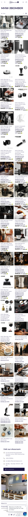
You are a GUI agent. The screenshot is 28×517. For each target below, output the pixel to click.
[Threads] (19, 515)
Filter (4, 13)
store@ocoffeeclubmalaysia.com (14, 461)
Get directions (10, 469)
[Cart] (26, 2)
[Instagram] (9, 515)
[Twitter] (16, 515)
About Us (4, 503)
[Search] (4, 2)
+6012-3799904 (9, 458)
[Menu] (1, 2)
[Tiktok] (14, 515)
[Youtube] (11, 515)
